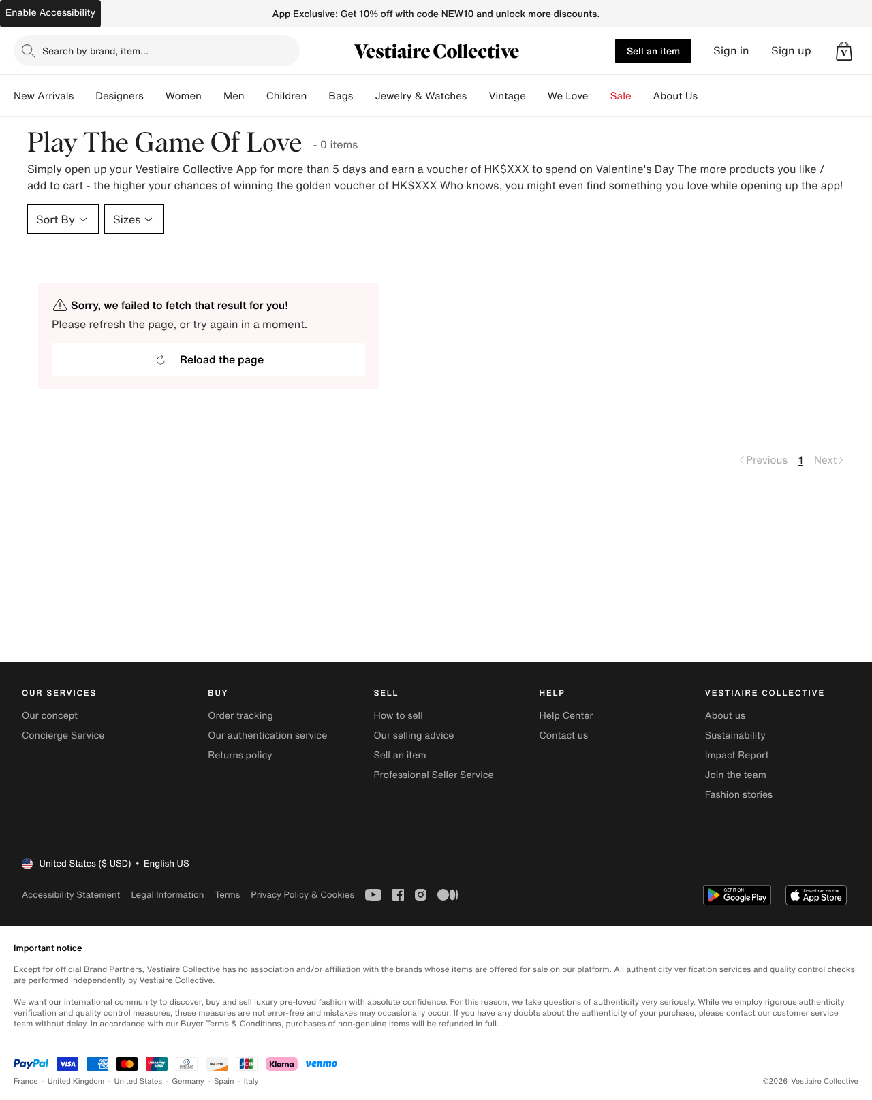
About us (725, 716)
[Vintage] (536, 96)
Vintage (506, 95)
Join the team (735, 775)
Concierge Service (63, 735)
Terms (227, 894)
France (26, 1081)
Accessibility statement (71, 894)
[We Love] (599, 96)
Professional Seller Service (433, 775)
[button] (844, 51)
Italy (251, 1081)
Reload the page (222, 359)
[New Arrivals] (84, 96)
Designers (119, 95)
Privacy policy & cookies (302, 894)
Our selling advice (413, 735)
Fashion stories (739, 795)
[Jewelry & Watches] (477, 96)
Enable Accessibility (50, 12)
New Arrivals (44, 95)
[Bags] (363, 96)
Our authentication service (267, 735)
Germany (188, 1081)
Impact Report (737, 755)
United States (138, 1081)
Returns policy (240, 755)
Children (286, 95)
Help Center (566, 716)
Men (234, 95)
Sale (621, 95)
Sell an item (653, 51)
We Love (568, 95)
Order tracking (240, 716)
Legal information (167, 894)
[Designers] (154, 96)
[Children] (317, 96)
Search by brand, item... (95, 51)
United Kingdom (76, 1081)
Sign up (791, 51)
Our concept (50, 716)
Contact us (564, 735)
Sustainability (735, 735)
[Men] (255, 96)
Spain (224, 1081)
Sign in (731, 51)
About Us (675, 95)
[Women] (212, 96)
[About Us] (708, 96)
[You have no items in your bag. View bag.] (844, 51)
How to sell (397, 716)
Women (184, 95)
